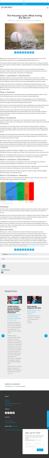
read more (10, 373)
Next (45, 335)
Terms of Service (9, 421)
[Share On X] (18, 52)
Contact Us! (14, 426)
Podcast (14, 320)
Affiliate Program (9, 405)
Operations (38, 20)
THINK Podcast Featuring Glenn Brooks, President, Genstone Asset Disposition (14, 309)
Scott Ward (18, 315)
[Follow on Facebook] (8, 413)
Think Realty (12, 315)
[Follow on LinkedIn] (6, 413)
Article (25, 20)
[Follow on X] (11, 413)
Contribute (7, 401)
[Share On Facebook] (15, 52)
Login (24, 1)
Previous (4, 335)
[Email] (2, 272)
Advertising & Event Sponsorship (13, 403)
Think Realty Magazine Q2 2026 (34, 307)
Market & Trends (31, 20)
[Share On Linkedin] (23, 52)
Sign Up (24, 4)
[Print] (33, 52)
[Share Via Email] (28, 52)
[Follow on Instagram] (14, 413)
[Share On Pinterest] (20, 52)
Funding (16, 316)
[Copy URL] (31, 52)
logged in (13, 386)
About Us (7, 400)
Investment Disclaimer (10, 422)
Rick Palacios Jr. (11, 20)
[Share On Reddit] (25, 52)
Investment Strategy (12, 318)
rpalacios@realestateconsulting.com (36, 246)
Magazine (34, 312)
